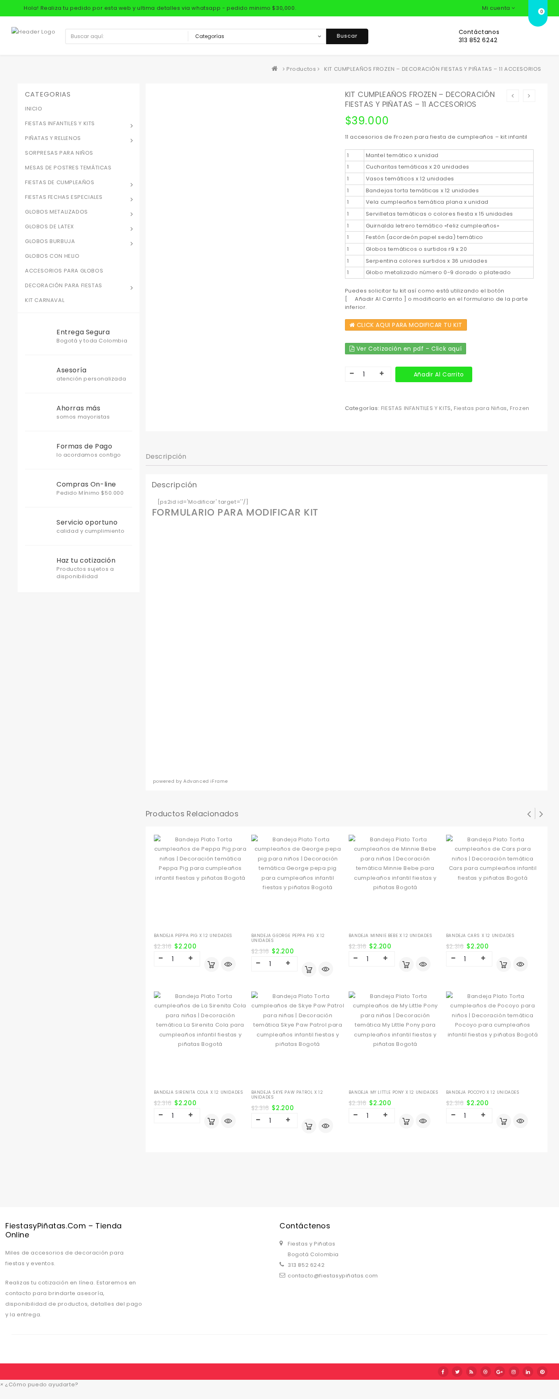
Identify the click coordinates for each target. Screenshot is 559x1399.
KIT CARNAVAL (44, 300)
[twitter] (457, 1371)
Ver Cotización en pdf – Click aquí (408, 349)
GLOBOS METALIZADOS (56, 212)
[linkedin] (528, 1371)
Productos (301, 69)
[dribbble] (485, 1371)
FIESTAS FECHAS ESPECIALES (64, 197)
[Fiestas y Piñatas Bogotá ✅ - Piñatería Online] (277, 69)
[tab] (166, 457)
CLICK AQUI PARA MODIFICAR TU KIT (408, 325)
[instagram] (514, 1371)
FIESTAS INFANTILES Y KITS (416, 408)
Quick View (228, 965)
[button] (39, 1384)
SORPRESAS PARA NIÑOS (59, 153)
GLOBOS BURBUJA (50, 241)
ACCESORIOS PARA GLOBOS (64, 271)
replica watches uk (208, 1394)
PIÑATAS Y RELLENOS (53, 138)
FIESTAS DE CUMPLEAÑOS (60, 182)
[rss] (471, 1371)
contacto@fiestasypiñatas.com (333, 1276)
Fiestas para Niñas (480, 408)
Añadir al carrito (439, 374)
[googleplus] (499, 1371)
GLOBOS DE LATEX (49, 226)
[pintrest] (542, 1371)
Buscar (347, 36)
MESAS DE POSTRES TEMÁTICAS (68, 167)
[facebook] (443, 1371)
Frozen (520, 408)
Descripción (166, 456)
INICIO (34, 109)
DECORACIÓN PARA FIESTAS (63, 285)
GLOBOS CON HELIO (52, 256)
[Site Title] (33, 31)
